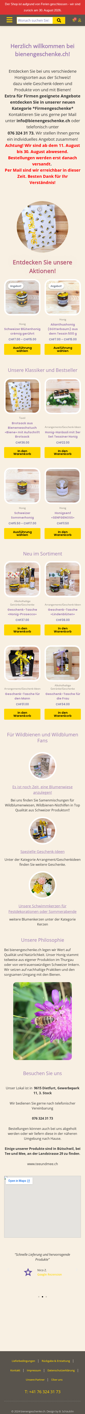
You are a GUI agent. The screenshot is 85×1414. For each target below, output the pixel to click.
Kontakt (15, 1370)
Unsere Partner (35, 1379)
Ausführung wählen (22, 349)
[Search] (59, 20)
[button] (8, 1270)
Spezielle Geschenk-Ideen (42, 851)
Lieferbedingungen (23, 1361)
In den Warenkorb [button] (22, 452)
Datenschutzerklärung (61, 1370)
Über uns (57, 1379)
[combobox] (35, 20)
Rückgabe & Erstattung (56, 1361)
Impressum (34, 1370)
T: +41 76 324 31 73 (42, 1391)
